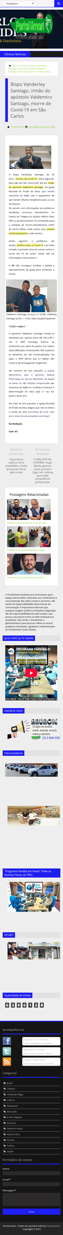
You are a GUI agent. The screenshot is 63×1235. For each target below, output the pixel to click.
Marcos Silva (13, 1134)
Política (10, 1145)
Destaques (12, 1105)
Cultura (11, 1100)
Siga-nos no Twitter (34, 1049)
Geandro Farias (15, 1128)
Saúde (25, 65)
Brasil (9, 1083)
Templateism (53, 1225)
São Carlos (28, 182)
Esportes (11, 1122)
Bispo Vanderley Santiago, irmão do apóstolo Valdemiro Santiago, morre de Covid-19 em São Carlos (29, 68)
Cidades (11, 1088)
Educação (12, 1111)
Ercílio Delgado (14, 1117)
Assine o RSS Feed (34, 1059)
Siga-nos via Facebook (35, 1039)
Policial (10, 1140)
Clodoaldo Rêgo (15, 1094)
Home (15, 65)
